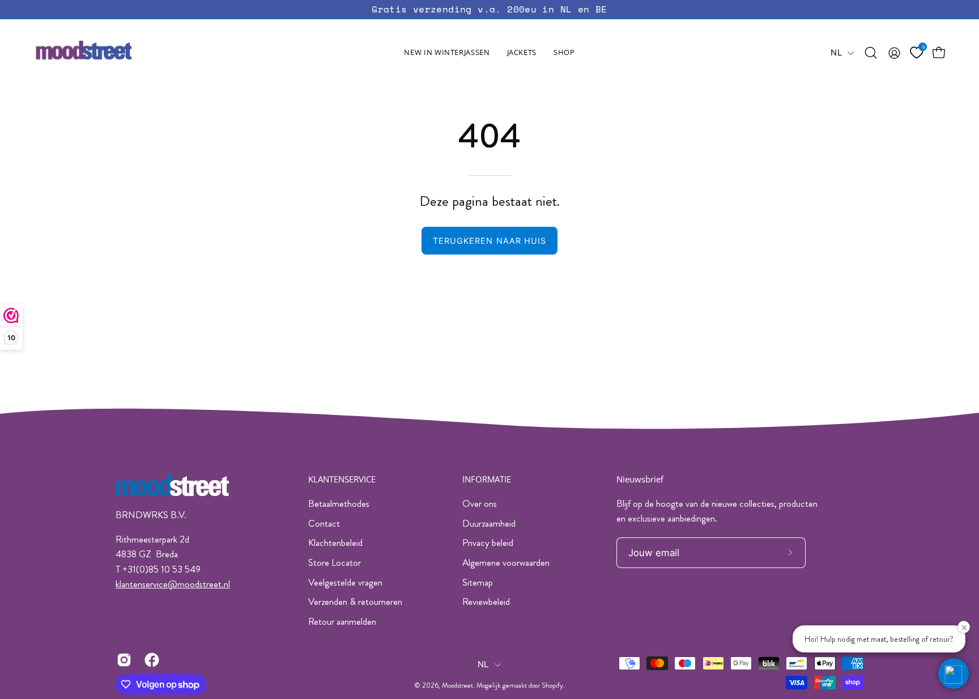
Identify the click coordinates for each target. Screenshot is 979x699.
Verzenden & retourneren (355, 601)
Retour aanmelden (342, 621)
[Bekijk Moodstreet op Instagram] (122, 659)
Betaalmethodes (338, 503)
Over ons (479, 503)
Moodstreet (457, 685)
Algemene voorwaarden (506, 562)
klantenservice (142, 584)
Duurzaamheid (489, 523)
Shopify (552, 685)
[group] (489, 9)
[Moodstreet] (105, 53)
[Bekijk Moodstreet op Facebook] (149, 659)
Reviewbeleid (486, 601)
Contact (324, 523)
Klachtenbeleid (335, 542)
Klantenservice (342, 479)
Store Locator (334, 562)
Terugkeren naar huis (490, 240)
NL (836, 53)
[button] (522, 52)
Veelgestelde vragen (345, 582)
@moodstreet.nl (199, 584)
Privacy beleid (487, 542)
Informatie (486, 479)
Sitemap (477, 582)
